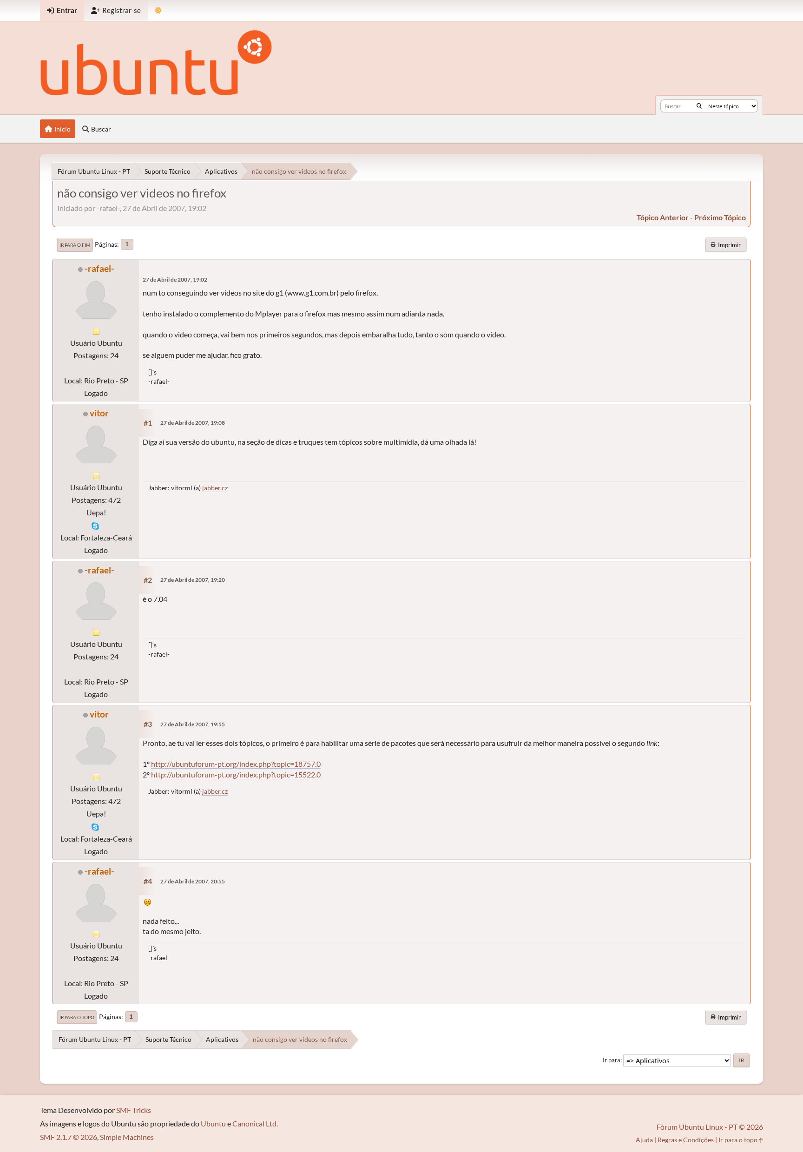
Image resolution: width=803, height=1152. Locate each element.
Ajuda (644, 1140)
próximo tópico (720, 217)
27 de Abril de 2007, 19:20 (192, 580)
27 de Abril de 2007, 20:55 (192, 881)
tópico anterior (663, 217)
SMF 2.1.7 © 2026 (68, 1136)
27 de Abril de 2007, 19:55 (192, 724)
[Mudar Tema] (158, 10)
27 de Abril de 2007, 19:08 (192, 423)
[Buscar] (699, 105)
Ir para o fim (74, 245)
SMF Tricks (133, 1110)
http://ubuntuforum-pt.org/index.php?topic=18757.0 (236, 763)
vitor (99, 413)
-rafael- (99, 268)
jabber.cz (215, 488)
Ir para (611, 1060)
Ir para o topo (76, 1017)
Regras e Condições (686, 1140)
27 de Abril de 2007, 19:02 (175, 279)
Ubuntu (213, 1123)
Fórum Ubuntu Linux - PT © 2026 (710, 1126)
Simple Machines (127, 1136)
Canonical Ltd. (255, 1123)
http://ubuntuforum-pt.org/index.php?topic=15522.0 (236, 774)
